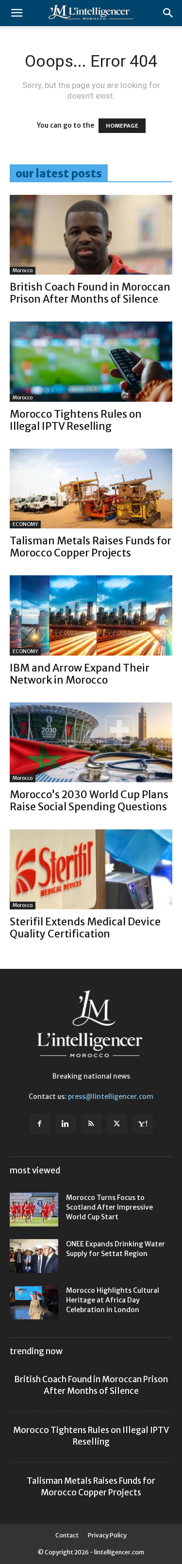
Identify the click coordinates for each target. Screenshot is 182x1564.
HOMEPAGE (122, 125)
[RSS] (91, 1124)
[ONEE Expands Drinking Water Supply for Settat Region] (34, 1256)
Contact (67, 1535)
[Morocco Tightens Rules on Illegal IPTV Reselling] (91, 361)
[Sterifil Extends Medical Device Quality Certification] (91, 869)
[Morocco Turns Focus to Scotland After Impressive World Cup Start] (34, 1210)
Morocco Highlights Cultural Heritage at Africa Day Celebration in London (112, 1300)
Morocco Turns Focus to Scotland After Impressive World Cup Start (109, 1207)
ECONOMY (25, 524)
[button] (16, 13)
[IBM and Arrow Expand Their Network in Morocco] (91, 615)
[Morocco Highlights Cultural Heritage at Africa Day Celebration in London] (34, 1302)
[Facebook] (40, 1124)
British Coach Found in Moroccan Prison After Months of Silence (90, 293)
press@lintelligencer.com (110, 1096)
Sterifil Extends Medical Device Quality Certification (85, 927)
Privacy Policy (107, 1535)
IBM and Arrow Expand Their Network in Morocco (79, 674)
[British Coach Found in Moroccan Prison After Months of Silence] (91, 235)
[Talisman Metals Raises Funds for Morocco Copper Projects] (91, 488)
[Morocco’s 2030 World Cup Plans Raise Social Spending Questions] (91, 742)
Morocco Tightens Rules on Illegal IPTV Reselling (76, 420)
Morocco (23, 270)
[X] (117, 1124)
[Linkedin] (65, 1124)
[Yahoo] (142, 1124)
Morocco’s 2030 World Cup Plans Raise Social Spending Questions (89, 800)
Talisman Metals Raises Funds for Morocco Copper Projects (90, 546)
